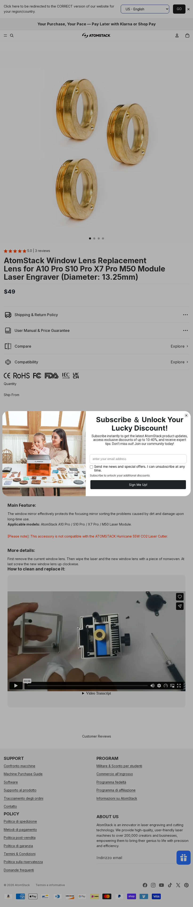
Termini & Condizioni (20, 854)
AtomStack (22, 885)
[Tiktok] (170, 885)
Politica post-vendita (20, 838)
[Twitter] (178, 885)
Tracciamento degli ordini (23, 798)
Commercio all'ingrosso (114, 774)
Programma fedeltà (111, 782)
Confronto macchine (19, 766)
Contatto (10, 806)
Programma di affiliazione (116, 790)
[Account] (177, 35)
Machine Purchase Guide (23, 774)
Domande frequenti (19, 870)
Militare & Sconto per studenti (119, 766)
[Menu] (5, 35)
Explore (178, 346)
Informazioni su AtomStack (116, 798)
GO (179, 9)
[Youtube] (161, 885)
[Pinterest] (186, 885)
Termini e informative (50, 885)
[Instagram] (153, 885)
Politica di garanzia (18, 846)
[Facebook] (145, 885)
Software (11, 782)
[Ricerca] (12, 35)
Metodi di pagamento (20, 829)
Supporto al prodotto (20, 790)
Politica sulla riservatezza (23, 862)
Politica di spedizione (20, 821)
